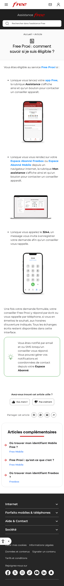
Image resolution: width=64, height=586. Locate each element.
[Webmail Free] (50, 4)
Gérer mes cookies (16, 545)
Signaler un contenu (44, 551)
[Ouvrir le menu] (6, 4)
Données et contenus (17, 551)
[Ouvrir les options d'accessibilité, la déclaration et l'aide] (3, 541)
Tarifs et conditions (16, 558)
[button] (8, 541)
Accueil (27, 34)
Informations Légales (41, 545)
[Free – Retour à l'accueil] (19, 4)
